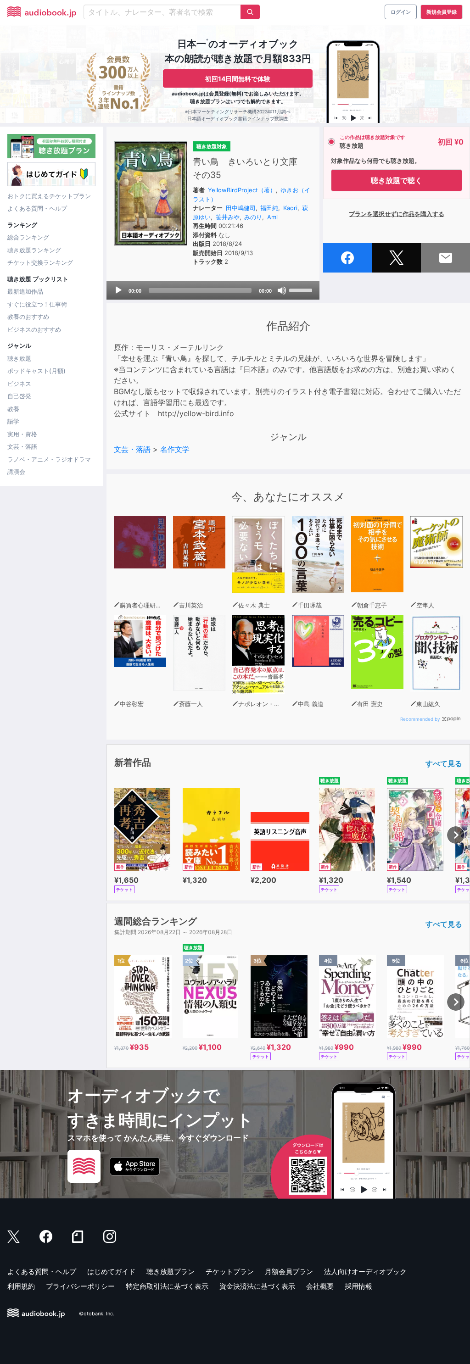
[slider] (302, 289)
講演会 (16, 471)
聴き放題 (19, 358)
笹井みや (228, 217)
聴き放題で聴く (396, 180)
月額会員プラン (289, 1271)
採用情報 (358, 1286)
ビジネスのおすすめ (34, 329)
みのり (253, 217)
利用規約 (21, 1286)
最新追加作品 (25, 291)
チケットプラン (230, 1271)
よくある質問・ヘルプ (37, 208)
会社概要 (320, 1286)
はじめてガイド (111, 1271)
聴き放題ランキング (34, 250)
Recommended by (420, 719)
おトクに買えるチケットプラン (49, 196)
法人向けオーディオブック (365, 1271)
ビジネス (19, 383)
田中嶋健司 (241, 208)
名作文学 (175, 449)
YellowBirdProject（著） (242, 190)
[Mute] (281, 290)
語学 (13, 421)
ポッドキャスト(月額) (36, 370)
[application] (212, 290)
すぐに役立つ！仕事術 (37, 304)
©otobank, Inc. (96, 1313)
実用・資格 (22, 434)
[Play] (118, 290)
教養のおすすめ (28, 316)
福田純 (269, 208)
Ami (272, 217)
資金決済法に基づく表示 (257, 1286)
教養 (13, 408)
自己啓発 (19, 396)
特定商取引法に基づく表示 (167, 1286)
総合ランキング (28, 237)
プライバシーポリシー (80, 1286)
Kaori (290, 208)
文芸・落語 (22, 446)
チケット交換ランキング (40, 262)
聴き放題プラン (170, 1271)
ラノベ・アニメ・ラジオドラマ (49, 459)
